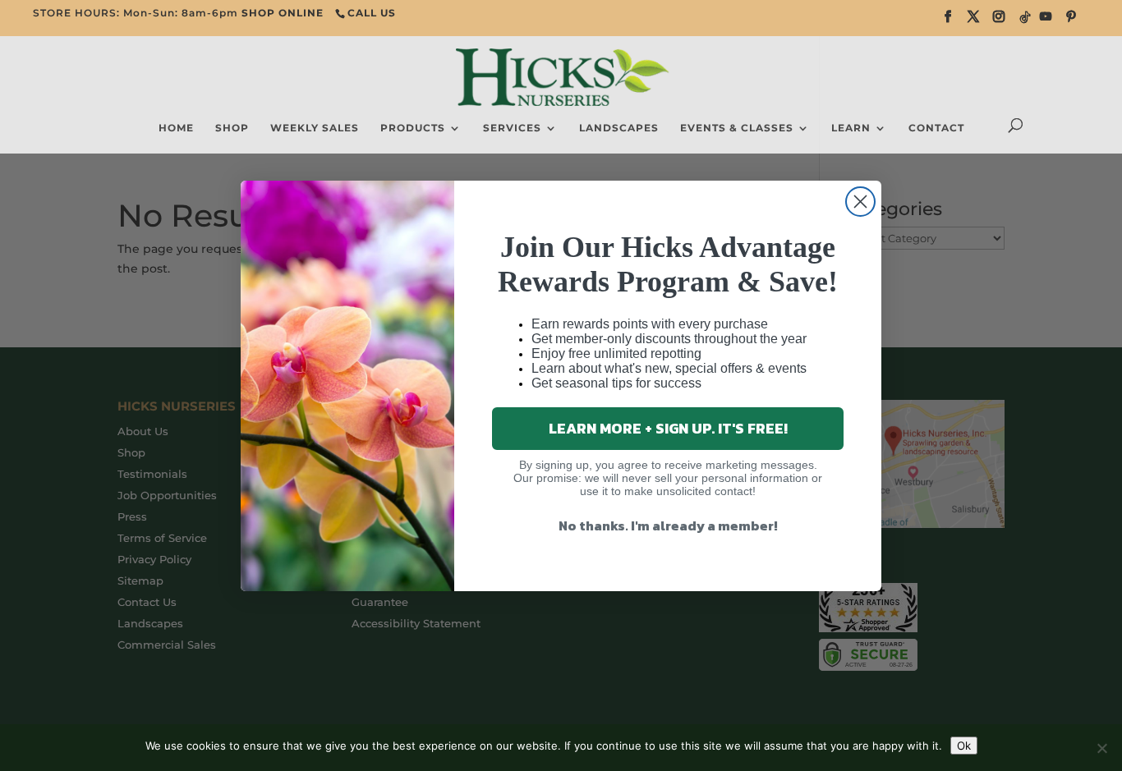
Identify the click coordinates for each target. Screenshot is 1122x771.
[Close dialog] (860, 201)
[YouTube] (1046, 21)
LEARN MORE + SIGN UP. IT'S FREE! (668, 428)
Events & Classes (736, 128)
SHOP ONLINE (282, 13)
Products (412, 128)
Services (512, 128)
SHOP (232, 128)
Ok (964, 745)
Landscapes (619, 128)
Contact (936, 128)
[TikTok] (1025, 21)
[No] (1101, 748)
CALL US (371, 13)
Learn (851, 128)
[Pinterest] (1071, 21)
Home (176, 128)
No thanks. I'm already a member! (668, 525)
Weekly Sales (314, 128)
